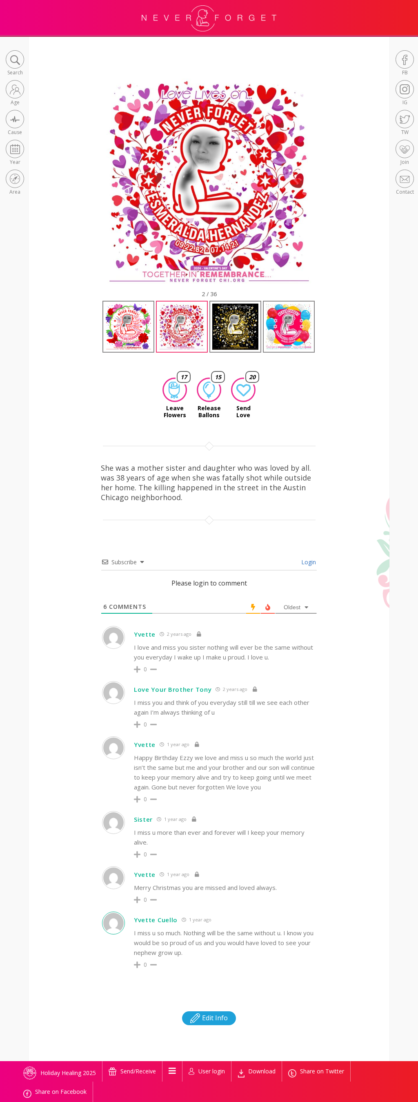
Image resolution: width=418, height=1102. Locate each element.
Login (308, 562)
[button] (15, 63)
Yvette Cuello (156, 920)
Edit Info (214, 1017)
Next (325, 188)
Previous (94, 188)
